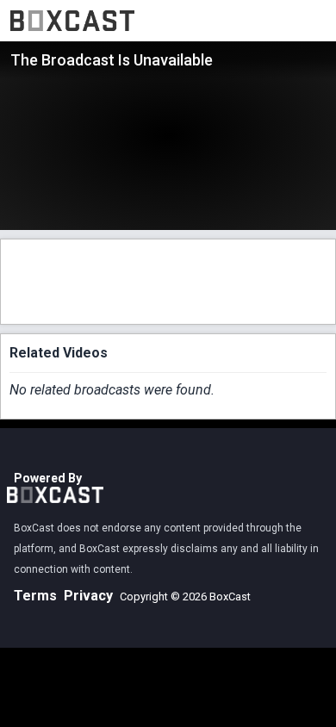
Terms (35, 595)
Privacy (88, 595)
